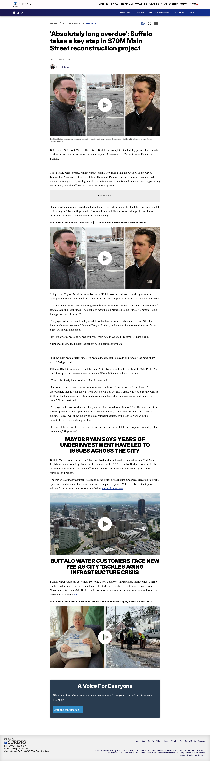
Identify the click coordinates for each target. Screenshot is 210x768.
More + (193, 12)
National (127, 4)
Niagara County (180, 12)
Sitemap (98, 750)
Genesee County (162, 12)
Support (201, 741)
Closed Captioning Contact (192, 755)
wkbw (19, 12)
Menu (102, 4)
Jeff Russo (64, 66)
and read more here (112, 488)
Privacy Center (142, 750)
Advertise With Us (188, 741)
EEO (194, 750)
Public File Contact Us (146, 753)
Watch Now (188, 4)
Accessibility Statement (168, 753)
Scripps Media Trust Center (192, 753)
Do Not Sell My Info (111, 750)
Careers (201, 750)
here (76, 594)
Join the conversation (67, 710)
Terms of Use (184, 750)
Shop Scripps (169, 4)
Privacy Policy (128, 750)
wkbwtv (15, 12)
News (54, 23)
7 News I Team (125, 12)
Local (115, 4)
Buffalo (150, 12)
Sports (154, 4)
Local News (139, 12)
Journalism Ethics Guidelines (164, 750)
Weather (141, 4)
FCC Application (127, 753)
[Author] (52, 68)
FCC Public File (111, 753)
